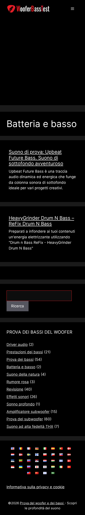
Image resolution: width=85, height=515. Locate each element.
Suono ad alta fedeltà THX (30, 426)
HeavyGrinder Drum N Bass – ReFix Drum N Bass (41, 221)
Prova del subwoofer (25, 419)
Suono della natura (23, 374)
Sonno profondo (21, 404)
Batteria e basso (21, 367)
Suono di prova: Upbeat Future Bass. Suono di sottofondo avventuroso (36, 157)
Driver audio (17, 344)
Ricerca (17, 306)
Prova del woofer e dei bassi (42, 503)
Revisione (15, 389)
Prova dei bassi (20, 359)
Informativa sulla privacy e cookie (36, 487)
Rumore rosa (18, 382)
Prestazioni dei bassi (25, 352)
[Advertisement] (42, 62)
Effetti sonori (18, 397)
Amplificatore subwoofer (28, 411)
